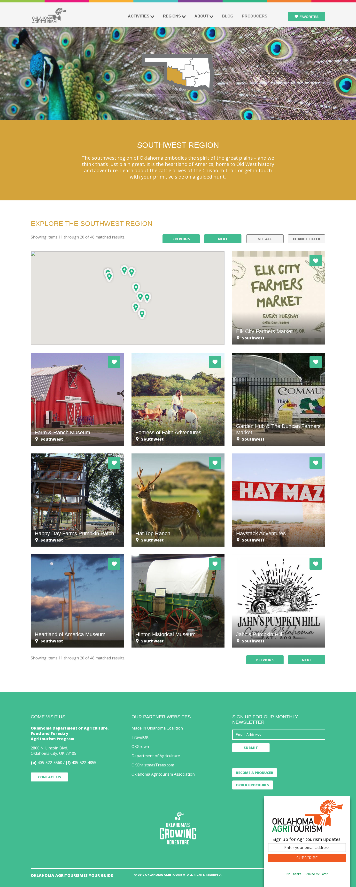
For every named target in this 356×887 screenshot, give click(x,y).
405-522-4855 (84, 762)
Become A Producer (254, 772)
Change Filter (306, 239)
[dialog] (307, 841)
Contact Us (49, 777)
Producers (254, 16)
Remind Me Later (316, 874)
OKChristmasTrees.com (153, 765)
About (201, 16)
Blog (227, 16)
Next (223, 239)
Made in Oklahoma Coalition (157, 728)
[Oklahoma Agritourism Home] (49, 15)
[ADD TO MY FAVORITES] (316, 260)
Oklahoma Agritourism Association (163, 774)
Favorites (309, 17)
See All (264, 239)
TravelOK (140, 737)
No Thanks (293, 874)
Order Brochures (252, 785)
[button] (136, 307)
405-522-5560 (50, 762)
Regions (172, 16)
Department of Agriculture (156, 755)
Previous (181, 239)
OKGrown (140, 746)
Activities (138, 16)
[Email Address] (278, 734)
